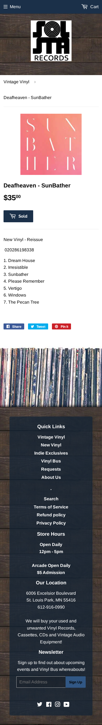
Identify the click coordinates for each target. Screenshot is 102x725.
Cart (93, 6)
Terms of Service (51, 507)
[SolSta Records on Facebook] (49, 705)
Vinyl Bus (51, 461)
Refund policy (51, 515)
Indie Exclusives (51, 453)
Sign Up (75, 682)
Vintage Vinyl (16, 81)
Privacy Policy (51, 523)
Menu (15, 6)
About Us (51, 477)
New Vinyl (51, 445)
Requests (51, 469)
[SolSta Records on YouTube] (66, 705)
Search (51, 498)
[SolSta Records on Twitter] (39, 705)
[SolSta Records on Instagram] (57, 705)
